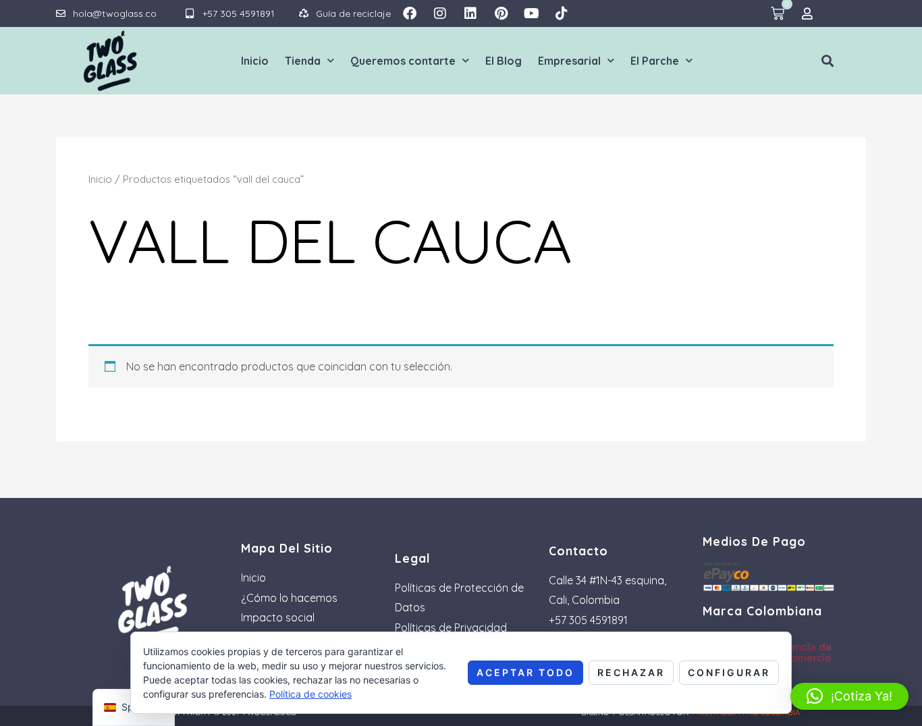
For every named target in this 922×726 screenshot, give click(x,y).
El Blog (503, 60)
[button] (828, 60)
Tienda (303, 60)
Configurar (729, 672)
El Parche (654, 60)
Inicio (255, 60)
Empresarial (569, 60)
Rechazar (631, 672)
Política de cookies (310, 694)
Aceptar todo (525, 672)
